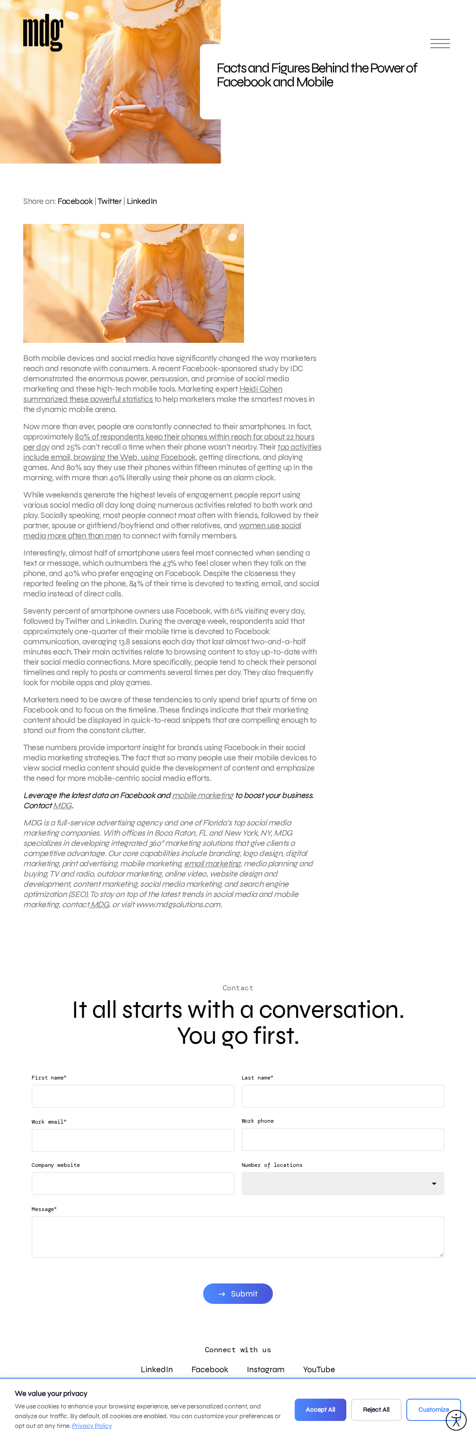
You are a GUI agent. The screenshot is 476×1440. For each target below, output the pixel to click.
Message (44, 1209)
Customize (433, 1410)
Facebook (75, 201)
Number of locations (272, 1165)
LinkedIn (142, 201)
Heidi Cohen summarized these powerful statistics (152, 394)
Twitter (110, 201)
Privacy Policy (92, 1426)
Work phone (258, 1121)
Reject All (376, 1410)
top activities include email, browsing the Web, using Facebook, (172, 452)
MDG (62, 805)
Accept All (320, 1410)
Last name (257, 1077)
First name (49, 1077)
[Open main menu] (440, 47)
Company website (56, 1165)
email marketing (212, 863)
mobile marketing (202, 795)
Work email (49, 1122)
